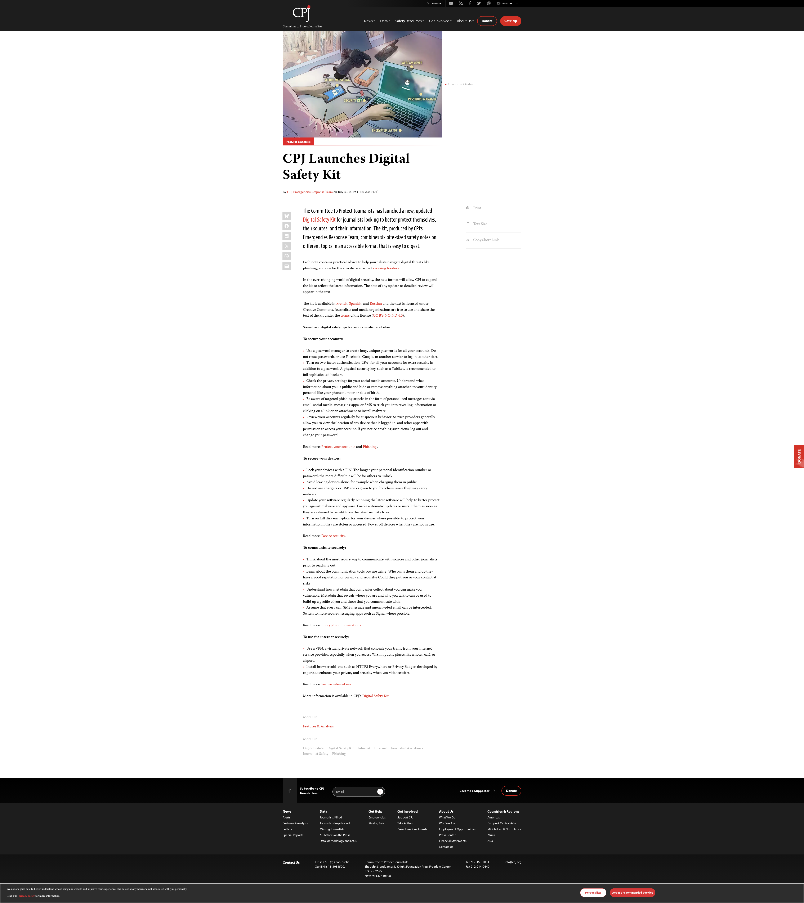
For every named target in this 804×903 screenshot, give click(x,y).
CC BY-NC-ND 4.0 (388, 316)
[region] (402, 893)
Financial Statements (452, 841)
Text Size (479, 224)
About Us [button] (464, 20)
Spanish (355, 304)
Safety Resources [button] (408, 20)
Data (323, 811)
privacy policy (27, 896)
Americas (493, 817)
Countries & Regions (503, 811)
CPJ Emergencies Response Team (310, 192)
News (287, 811)
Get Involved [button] (439, 20)
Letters (287, 829)
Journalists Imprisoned (335, 823)
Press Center (447, 835)
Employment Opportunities (457, 829)
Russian (376, 304)
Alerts (286, 817)
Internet (364, 748)
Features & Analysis (298, 142)
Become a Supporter (475, 791)
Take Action (404, 823)
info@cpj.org (513, 862)
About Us (446, 811)
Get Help (510, 21)
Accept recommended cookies (632, 892)
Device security (333, 536)
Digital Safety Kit (319, 219)
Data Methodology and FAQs (338, 841)
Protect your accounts (338, 447)
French (341, 304)
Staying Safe (376, 823)
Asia (490, 841)
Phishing (370, 447)
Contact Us (446, 847)
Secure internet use (336, 684)
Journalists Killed (331, 817)
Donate (487, 21)
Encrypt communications (341, 625)
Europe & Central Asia (501, 823)
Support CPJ (405, 817)
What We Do (447, 817)
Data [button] (384, 20)
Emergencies (377, 817)
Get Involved (407, 811)
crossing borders (386, 268)
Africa (491, 835)
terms (345, 316)
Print (476, 208)
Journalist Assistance (407, 748)
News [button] (368, 20)
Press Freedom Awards (412, 829)
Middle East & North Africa (504, 829)
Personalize (593, 892)
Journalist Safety (315, 754)
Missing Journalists (332, 829)
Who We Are (447, 823)
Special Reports (293, 835)
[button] (517, 3)
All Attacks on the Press (335, 835)
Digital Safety (313, 748)
